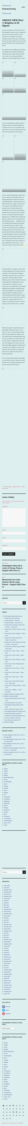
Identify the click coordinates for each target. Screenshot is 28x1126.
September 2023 (8, 931)
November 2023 (8, 926)
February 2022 (7, 957)
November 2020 (8, 970)
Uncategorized (7, 818)
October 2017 (7, 989)
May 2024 (6, 922)
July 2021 (6, 965)
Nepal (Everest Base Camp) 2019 (13, 713)
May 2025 (6, 905)
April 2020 (6, 978)
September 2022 (8, 944)
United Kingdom (8, 820)
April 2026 (6, 887)
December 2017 (8, 985)
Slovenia (6, 812)
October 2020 (7, 972)
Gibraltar (6, 788)
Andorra (6, 771)
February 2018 (7, 980)
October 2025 (7, 894)
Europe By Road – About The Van (13, 622)
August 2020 (7, 976)
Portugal (6, 807)
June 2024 (6, 920)
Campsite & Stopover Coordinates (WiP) (14, 694)
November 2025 (8, 892)
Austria (5, 773)
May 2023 (6, 937)
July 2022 (6, 948)
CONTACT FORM (9, 722)
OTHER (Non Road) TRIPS (11, 696)
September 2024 (8, 913)
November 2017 (8, 987)
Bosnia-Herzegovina (9, 777)
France (22, 486)
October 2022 (7, 942)
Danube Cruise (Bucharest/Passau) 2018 (15, 715)
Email (4, 538)
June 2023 (6, 935)
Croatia (5, 779)
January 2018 (7, 983)
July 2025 (6, 900)
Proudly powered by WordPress (16, 1123)
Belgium (6, 775)
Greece (5, 790)
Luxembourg (7, 799)
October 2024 (7, 911)
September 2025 (8, 896)
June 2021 (6, 967)
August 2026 (7, 885)
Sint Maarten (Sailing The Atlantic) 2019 (15, 711)
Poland (5, 805)
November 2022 (8, 939)
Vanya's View (5, 488)
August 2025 (7, 898)
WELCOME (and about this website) (13, 616)
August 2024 (7, 916)
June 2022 (6, 950)
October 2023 (7, 929)
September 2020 (8, 974)
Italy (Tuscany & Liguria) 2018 (13, 720)
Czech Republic (8, 781)
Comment (5, 506)
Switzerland (7, 816)
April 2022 (6, 952)
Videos (5, 825)
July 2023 (6, 933)
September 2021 (8, 961)
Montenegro (7, 801)
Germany (6, 786)
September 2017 (8, 991)
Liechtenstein (7, 797)
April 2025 (6, 907)
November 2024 (8, 909)
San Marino (6, 810)
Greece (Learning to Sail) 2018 (13, 718)
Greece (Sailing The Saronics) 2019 (14, 709)
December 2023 (8, 924)
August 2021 (7, 963)
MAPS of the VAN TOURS (12, 618)
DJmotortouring (9, 8)
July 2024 (6, 918)
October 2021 (7, 959)
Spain (5, 814)
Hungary (6, 792)
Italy (5, 794)
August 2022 (7, 946)
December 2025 (8, 890)
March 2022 (7, 955)
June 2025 (6, 903)
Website (4, 545)
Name (4, 530)
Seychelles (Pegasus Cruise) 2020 (13, 702)
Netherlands (7, 803)
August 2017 (7, 993)
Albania (6, 768)
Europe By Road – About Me (12, 620)
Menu (23, 7)
